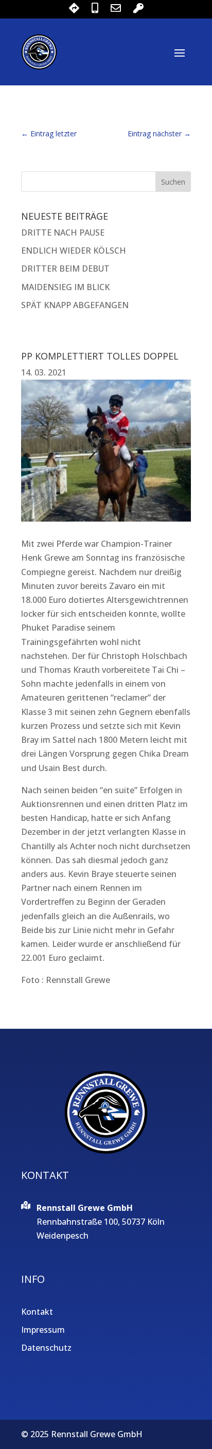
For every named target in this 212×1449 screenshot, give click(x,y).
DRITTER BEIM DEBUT (65, 268)
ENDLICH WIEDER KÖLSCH (73, 250)
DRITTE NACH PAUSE (62, 232)
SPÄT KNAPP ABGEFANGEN (75, 305)
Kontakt (37, 1311)
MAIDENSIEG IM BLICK (65, 287)
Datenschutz (46, 1347)
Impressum (43, 1329)
